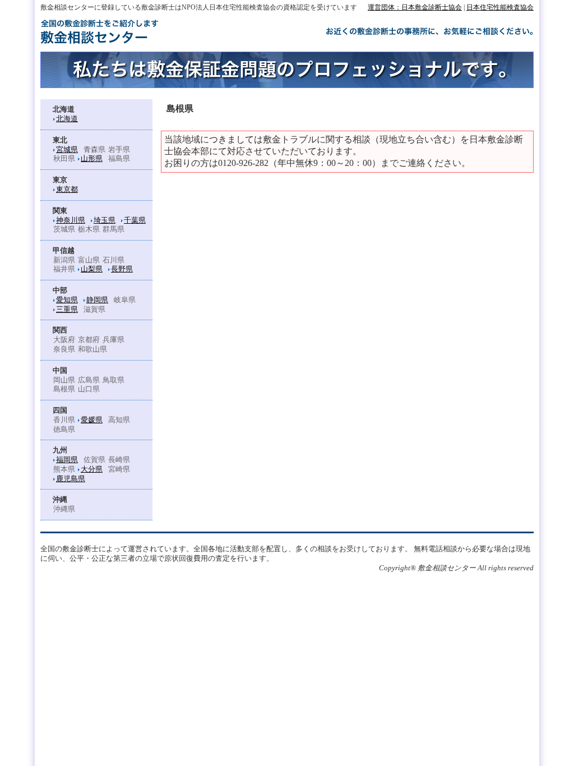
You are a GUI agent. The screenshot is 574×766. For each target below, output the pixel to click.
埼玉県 (104, 220)
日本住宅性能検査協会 (500, 7)
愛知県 (67, 300)
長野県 (122, 269)
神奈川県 (70, 220)
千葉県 (135, 220)
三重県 (67, 309)
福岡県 (67, 460)
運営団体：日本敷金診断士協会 (415, 7)
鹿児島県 (70, 479)
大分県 (92, 469)
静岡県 (97, 300)
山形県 (92, 159)
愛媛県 (92, 420)
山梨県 (92, 269)
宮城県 (67, 150)
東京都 (67, 189)
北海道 (67, 119)
